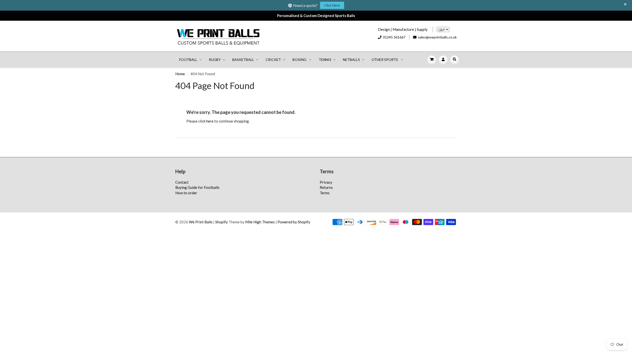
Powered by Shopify (293, 222)
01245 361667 (394, 37)
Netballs (351, 59)
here (210, 121)
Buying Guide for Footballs (197, 187)
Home (180, 73)
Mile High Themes (260, 222)
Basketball (243, 59)
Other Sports (385, 59)
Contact (182, 182)
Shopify (221, 222)
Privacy (326, 182)
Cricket (273, 59)
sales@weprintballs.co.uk (437, 37)
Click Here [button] (332, 5)
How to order (186, 193)
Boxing (300, 59)
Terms (325, 193)
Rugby (215, 59)
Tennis (325, 59)
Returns (326, 187)
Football (188, 59)
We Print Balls (201, 222)
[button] (626, 4)
